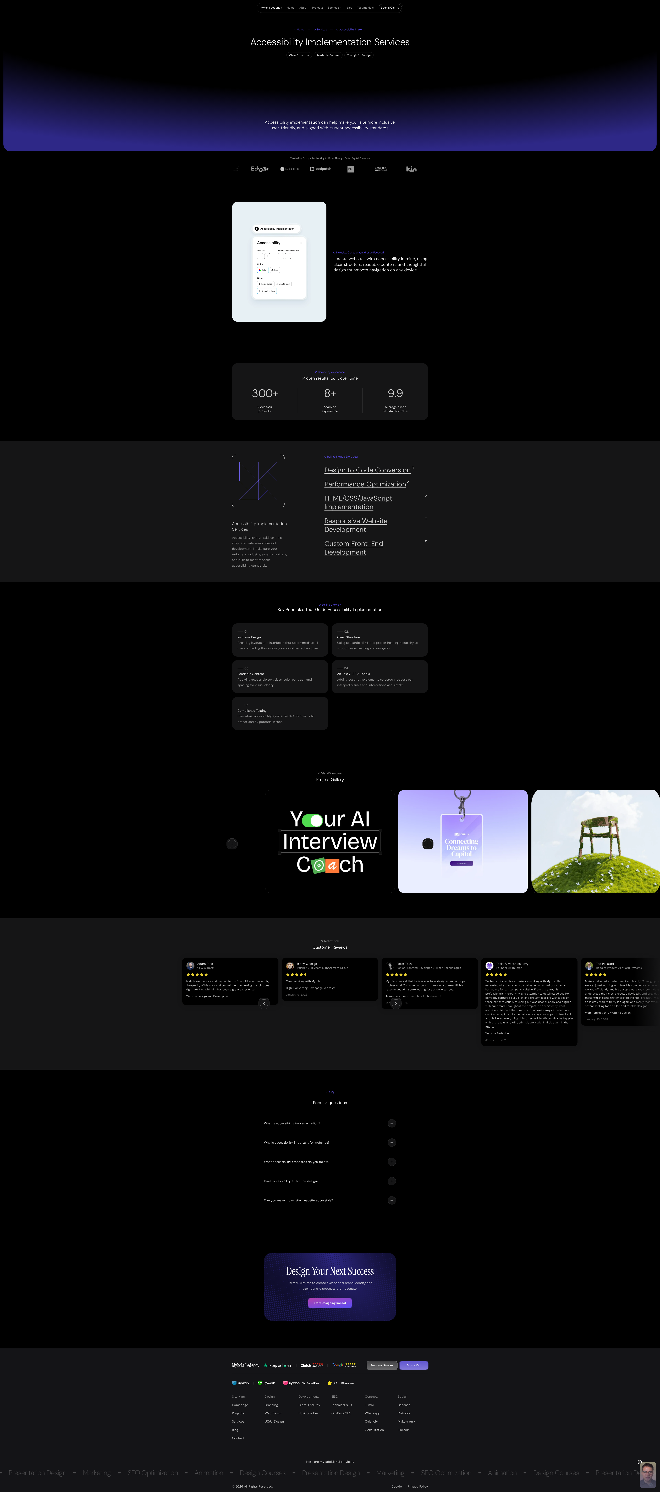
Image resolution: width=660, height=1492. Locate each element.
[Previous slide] (232, 843)
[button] (335, 7)
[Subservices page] (369, 470)
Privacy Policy (418, 1486)
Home (300, 29)
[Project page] (330, 841)
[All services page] (335, 7)
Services (322, 29)
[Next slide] (427, 843)
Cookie (397, 1486)
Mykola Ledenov (245, 1365)
